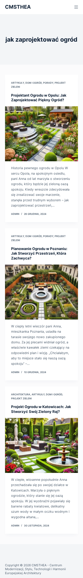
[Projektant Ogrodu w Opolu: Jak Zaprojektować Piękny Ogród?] (41, 133)
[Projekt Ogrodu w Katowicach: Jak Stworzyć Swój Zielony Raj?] (41, 445)
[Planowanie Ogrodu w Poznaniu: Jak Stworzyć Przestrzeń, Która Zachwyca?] (41, 292)
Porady (48, 82)
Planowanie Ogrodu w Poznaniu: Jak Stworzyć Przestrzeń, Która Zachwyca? (39, 253)
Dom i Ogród (33, 82)
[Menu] (76, 7)
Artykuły (17, 82)
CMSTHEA (18, 7)
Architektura (20, 394)
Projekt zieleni (21, 398)
